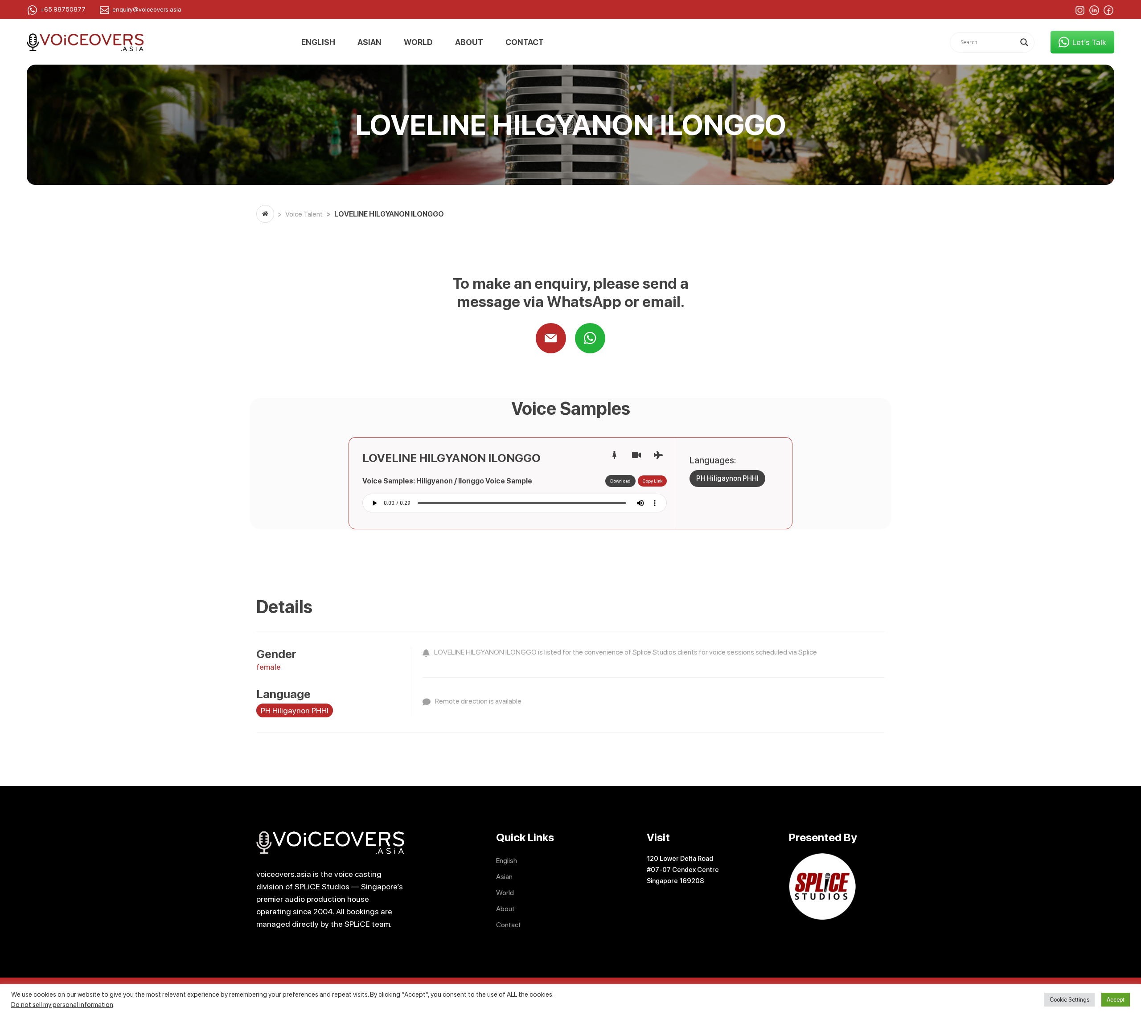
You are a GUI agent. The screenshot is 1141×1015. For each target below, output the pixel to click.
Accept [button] (1116, 999)
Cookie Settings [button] (1069, 999)
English (318, 42)
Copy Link (652, 480)
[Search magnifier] (1024, 42)
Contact (524, 42)
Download (620, 480)
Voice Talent (304, 214)
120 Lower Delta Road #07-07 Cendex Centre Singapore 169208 (683, 870)
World (418, 42)
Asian (369, 42)
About (469, 42)
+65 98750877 (63, 9)
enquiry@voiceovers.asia (146, 9)
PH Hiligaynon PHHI (727, 478)
